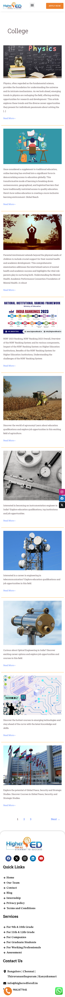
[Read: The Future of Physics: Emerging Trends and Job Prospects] (32, 61)
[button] (32, 5)
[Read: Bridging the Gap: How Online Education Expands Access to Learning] (32, 146)
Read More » (9, 118)
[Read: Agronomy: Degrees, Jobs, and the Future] (32, 397)
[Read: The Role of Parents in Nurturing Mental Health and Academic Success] (32, 231)
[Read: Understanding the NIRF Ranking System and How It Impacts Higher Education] (32, 316)
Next (55, 819)
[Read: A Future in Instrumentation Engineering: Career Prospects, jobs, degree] (32, 475)
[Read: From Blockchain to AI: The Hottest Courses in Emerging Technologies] (32, 695)
